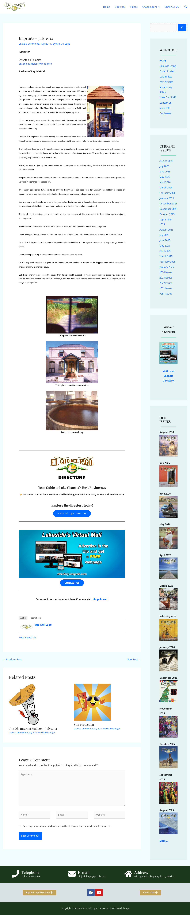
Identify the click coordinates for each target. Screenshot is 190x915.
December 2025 (168, 203)
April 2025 (165, 251)
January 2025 (166, 267)
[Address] (128, 874)
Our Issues (165, 113)
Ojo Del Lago (43, 624)
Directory (120, 6)
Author (23, 618)
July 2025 (164, 235)
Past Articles (166, 82)
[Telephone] (15, 874)
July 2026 (164, 166)
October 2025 (167, 214)
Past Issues (165, 293)
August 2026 (166, 161)
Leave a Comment (29, 43)
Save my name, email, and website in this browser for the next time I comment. (67, 826)
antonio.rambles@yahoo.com (35, 63)
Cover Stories (166, 71)
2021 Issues (165, 288)
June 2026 (164, 171)
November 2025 (168, 209)
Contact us (165, 102)
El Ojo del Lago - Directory (72, 513)
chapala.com (100, 599)
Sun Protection (84, 724)
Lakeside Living (167, 66)
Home (106, 6)
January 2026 (166, 198)
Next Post (134, 659)
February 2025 (167, 261)
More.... (163, 840)
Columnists (165, 76)
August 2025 (166, 229)
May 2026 (164, 177)
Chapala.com (149, 6)
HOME (162, 60)
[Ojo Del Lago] (27, 626)
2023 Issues (165, 277)
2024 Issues (165, 272)
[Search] (182, 27)
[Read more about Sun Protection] (92, 701)
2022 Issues (165, 283)
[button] (158, 7)
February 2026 (167, 193)
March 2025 (165, 256)
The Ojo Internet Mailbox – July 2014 (33, 728)
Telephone (30, 872)
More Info (164, 108)
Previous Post (12, 659)
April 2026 (165, 182)
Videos (134, 6)
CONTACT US (172, 6)
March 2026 (165, 187)
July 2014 (46, 43)
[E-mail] (72, 874)
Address (141, 872)
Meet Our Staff (167, 97)
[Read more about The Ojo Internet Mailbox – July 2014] (24, 703)
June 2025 (164, 240)
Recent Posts (35, 618)
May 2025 (164, 245)
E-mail (84, 872)
